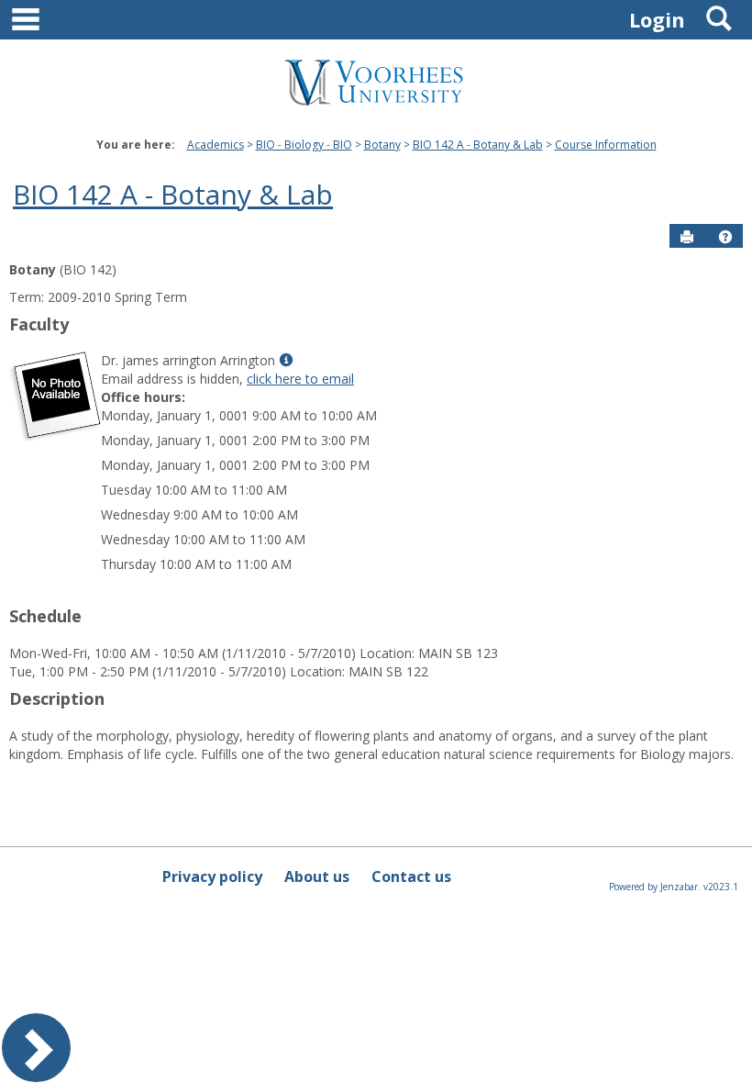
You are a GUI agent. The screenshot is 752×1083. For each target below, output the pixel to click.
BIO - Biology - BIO (304, 144)
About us (316, 876)
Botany (382, 144)
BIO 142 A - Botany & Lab (478, 144)
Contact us (411, 876)
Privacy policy (212, 876)
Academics (215, 144)
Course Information (606, 144)
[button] (725, 237)
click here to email (300, 378)
